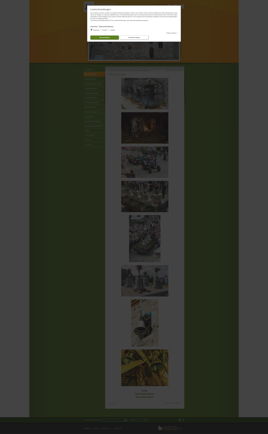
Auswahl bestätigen (134, 37)
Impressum (94, 26)
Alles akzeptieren (104, 37)
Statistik (112, 30)
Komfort (104, 30)
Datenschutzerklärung (106, 26)
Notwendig (96, 30)
